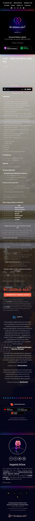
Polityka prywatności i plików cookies (17, 502)
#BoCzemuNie (14, 85)
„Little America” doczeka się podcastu (13, 133)
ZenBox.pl (25, 508)
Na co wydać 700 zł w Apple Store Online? (14, 151)
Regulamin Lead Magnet (13, 504)
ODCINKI (6, 5)
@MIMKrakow (13, 179)
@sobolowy (16, 160)
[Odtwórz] (5, 89)
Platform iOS (8, 143)
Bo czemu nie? (17, 252)
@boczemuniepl (21, 186)
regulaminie (7, 306)
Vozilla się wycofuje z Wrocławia (12, 135)
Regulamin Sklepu (23, 504)
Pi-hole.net (6, 147)
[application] (17, 89)
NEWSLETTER (28, 3)
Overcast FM (18, 211)
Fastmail (6, 149)
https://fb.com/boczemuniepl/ (21, 188)
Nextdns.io (6, 145)
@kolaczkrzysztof (17, 158)
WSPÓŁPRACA (18, 3)
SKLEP (13, 5)
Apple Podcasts (19, 207)
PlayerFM (17, 217)
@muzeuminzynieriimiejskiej (18, 177)
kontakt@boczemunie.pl (10, 197)
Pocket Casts (17, 418)
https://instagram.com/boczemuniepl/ (13, 192)
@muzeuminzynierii (16, 175)
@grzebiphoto (16, 166)
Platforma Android (9, 141)
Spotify (17, 213)
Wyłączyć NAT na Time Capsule (12, 137)
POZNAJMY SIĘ (7, 3)
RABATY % (20, 5)
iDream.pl (20, 43)
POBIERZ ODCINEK (17, 93)
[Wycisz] (25, 89)
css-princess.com (22, 510)
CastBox (17, 219)
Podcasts (11, 243)
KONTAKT (28, 5)
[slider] (29, 89)
